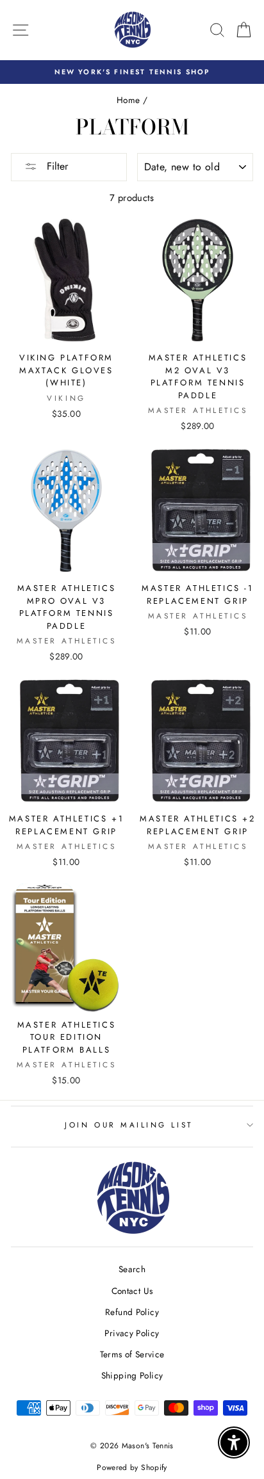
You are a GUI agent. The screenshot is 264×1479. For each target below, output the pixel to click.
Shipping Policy (132, 1375)
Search (132, 1269)
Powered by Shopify (132, 1467)
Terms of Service (132, 1354)
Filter (56, 166)
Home (128, 99)
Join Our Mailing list (128, 1124)
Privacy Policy (131, 1333)
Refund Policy (132, 1311)
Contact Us (132, 1290)
